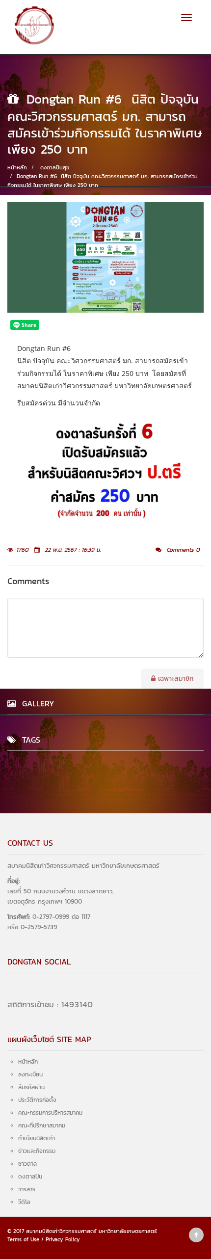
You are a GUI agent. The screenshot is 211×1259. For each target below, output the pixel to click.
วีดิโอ (24, 1202)
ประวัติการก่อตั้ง (37, 1100)
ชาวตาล (27, 1163)
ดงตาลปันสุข (54, 167)
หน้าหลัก (17, 167)
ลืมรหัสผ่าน (31, 1087)
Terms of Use (23, 1239)
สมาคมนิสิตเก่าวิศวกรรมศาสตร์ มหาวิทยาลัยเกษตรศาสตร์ (91, 1231)
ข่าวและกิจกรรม (36, 1151)
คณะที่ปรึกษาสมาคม (41, 1125)
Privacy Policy (63, 1239)
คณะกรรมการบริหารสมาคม (50, 1112)
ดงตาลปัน (30, 1176)
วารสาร (26, 1189)
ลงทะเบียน (30, 1074)
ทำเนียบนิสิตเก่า (36, 1138)
